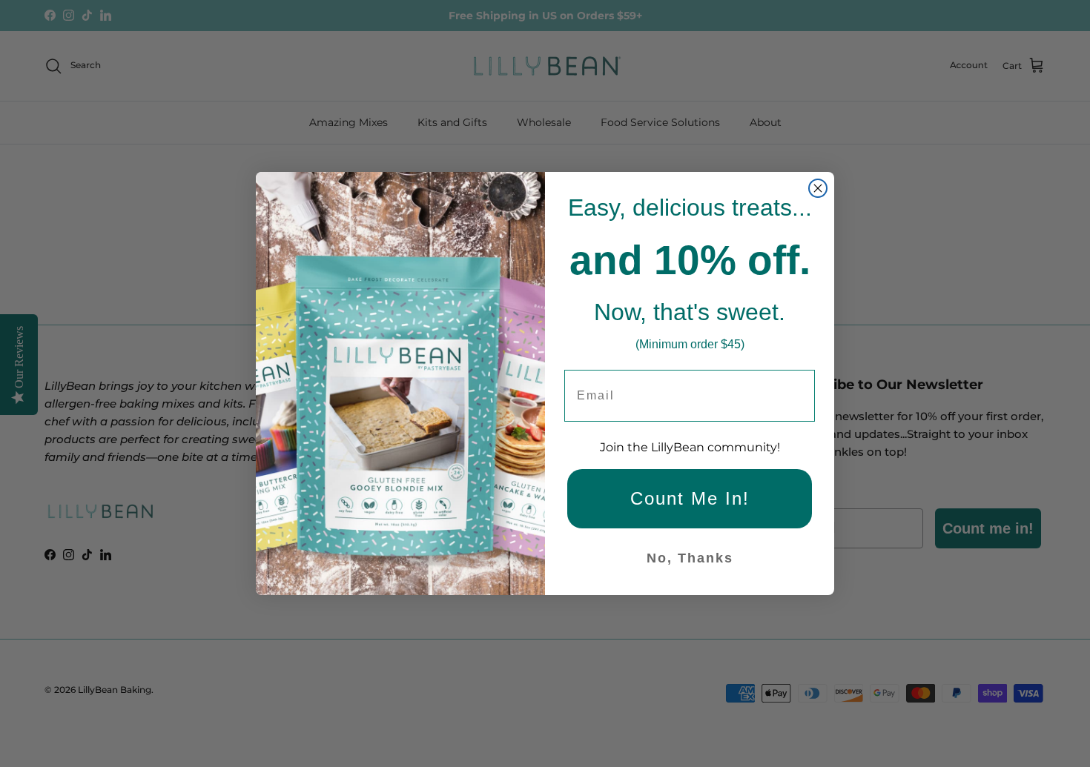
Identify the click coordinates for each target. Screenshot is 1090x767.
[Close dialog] (818, 188)
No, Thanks (690, 558)
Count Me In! (690, 498)
